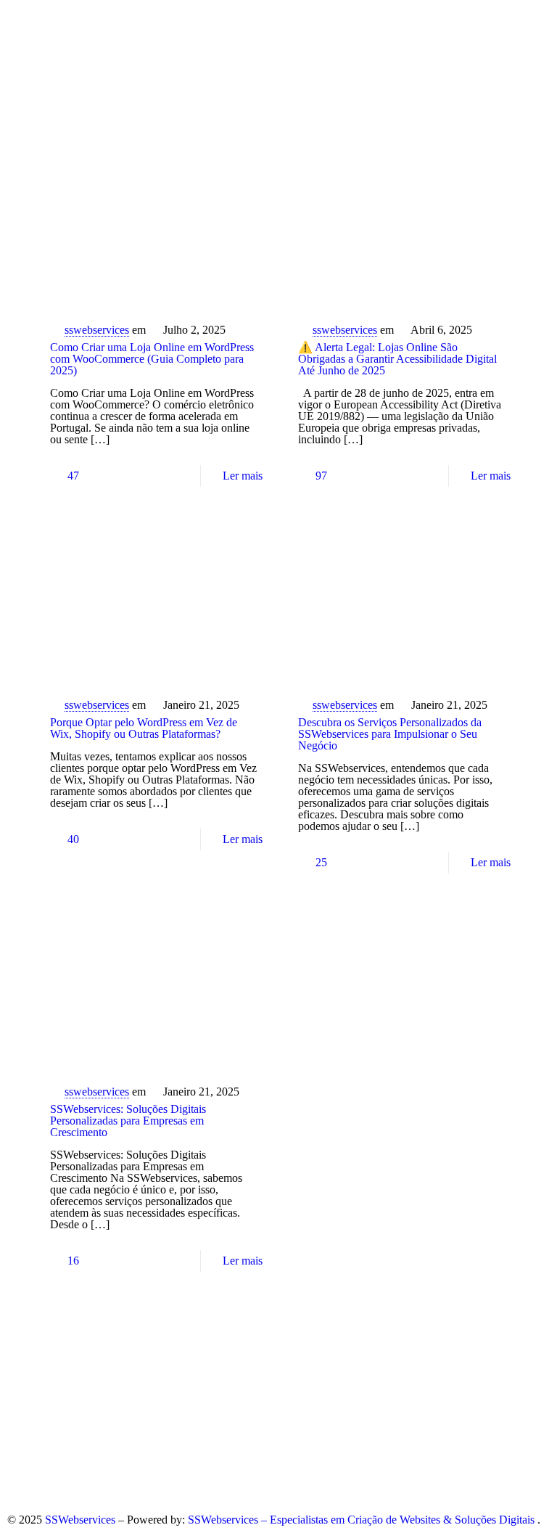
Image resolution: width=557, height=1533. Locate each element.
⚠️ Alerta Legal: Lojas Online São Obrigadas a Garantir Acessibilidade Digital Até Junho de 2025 (397, 359)
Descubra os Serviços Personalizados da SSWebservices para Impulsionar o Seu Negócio (390, 734)
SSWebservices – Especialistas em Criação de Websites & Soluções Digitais (362, 1519)
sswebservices (97, 330)
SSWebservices (81, 1519)
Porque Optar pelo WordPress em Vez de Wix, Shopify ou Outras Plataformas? (143, 728)
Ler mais (243, 475)
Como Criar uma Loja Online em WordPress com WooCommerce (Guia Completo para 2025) (152, 359)
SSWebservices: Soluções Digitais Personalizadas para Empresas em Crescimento (128, 1120)
